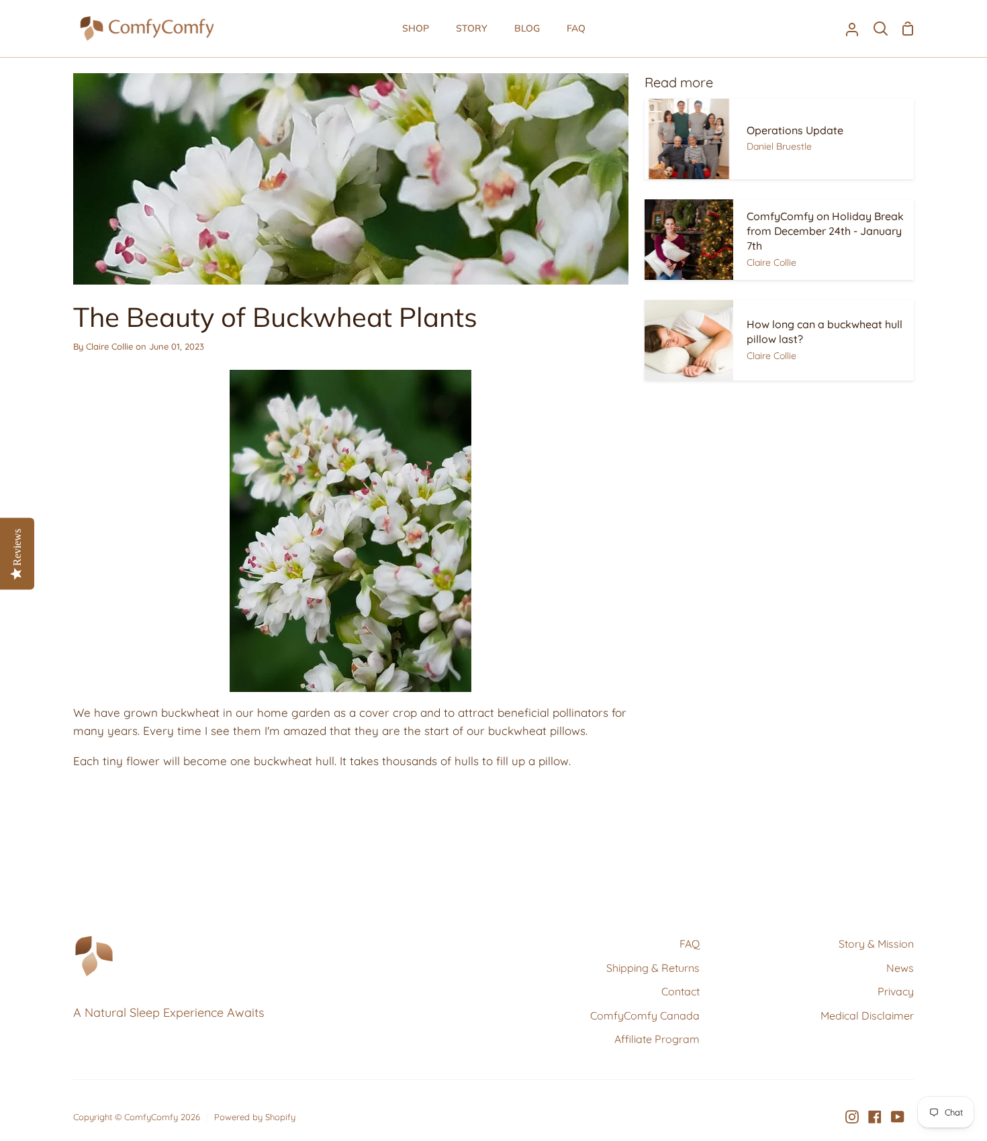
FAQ (689, 943)
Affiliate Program (657, 1039)
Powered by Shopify (254, 1116)
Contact (680, 991)
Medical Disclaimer (867, 1015)
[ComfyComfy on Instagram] (852, 1117)
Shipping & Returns (653, 968)
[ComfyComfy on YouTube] (897, 1117)
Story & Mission (876, 943)
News (900, 968)
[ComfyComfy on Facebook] (875, 1117)
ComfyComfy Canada (645, 1015)
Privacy (896, 991)
